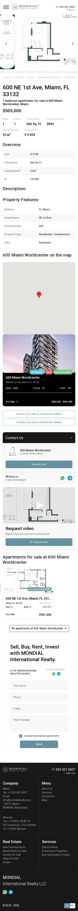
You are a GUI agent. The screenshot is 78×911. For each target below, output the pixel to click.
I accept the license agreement (41, 735)
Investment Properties (54, 850)
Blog (44, 800)
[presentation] (6, 43)
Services (47, 792)
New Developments (14, 847)
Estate (6, 862)
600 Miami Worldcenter (49, 77)
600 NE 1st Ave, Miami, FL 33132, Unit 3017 (37, 598)
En (67, 905)
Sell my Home (50, 847)
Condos (7, 77)
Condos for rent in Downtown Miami (39, 422)
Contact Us (48, 796)
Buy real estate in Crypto (56, 854)
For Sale (19, 77)
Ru (72, 905)
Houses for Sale (12, 854)
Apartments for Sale (14, 850)
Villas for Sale (11, 858)
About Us (47, 788)
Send (39, 744)
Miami (30, 77)
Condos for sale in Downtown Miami (39, 414)
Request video (40, 542)
